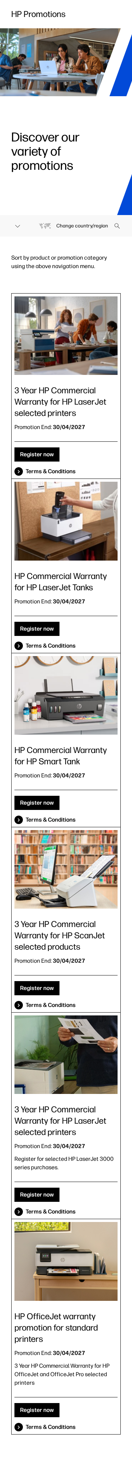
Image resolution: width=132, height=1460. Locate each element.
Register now (37, 454)
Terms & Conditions (51, 471)
